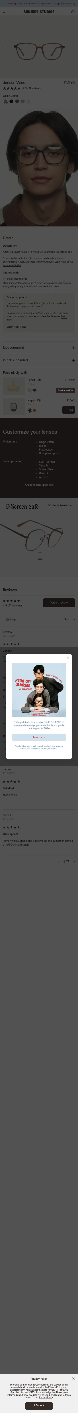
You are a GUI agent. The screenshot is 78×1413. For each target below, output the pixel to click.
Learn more (39, 737)
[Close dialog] (67, 657)
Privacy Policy (46, 1398)
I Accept (39, 1405)
